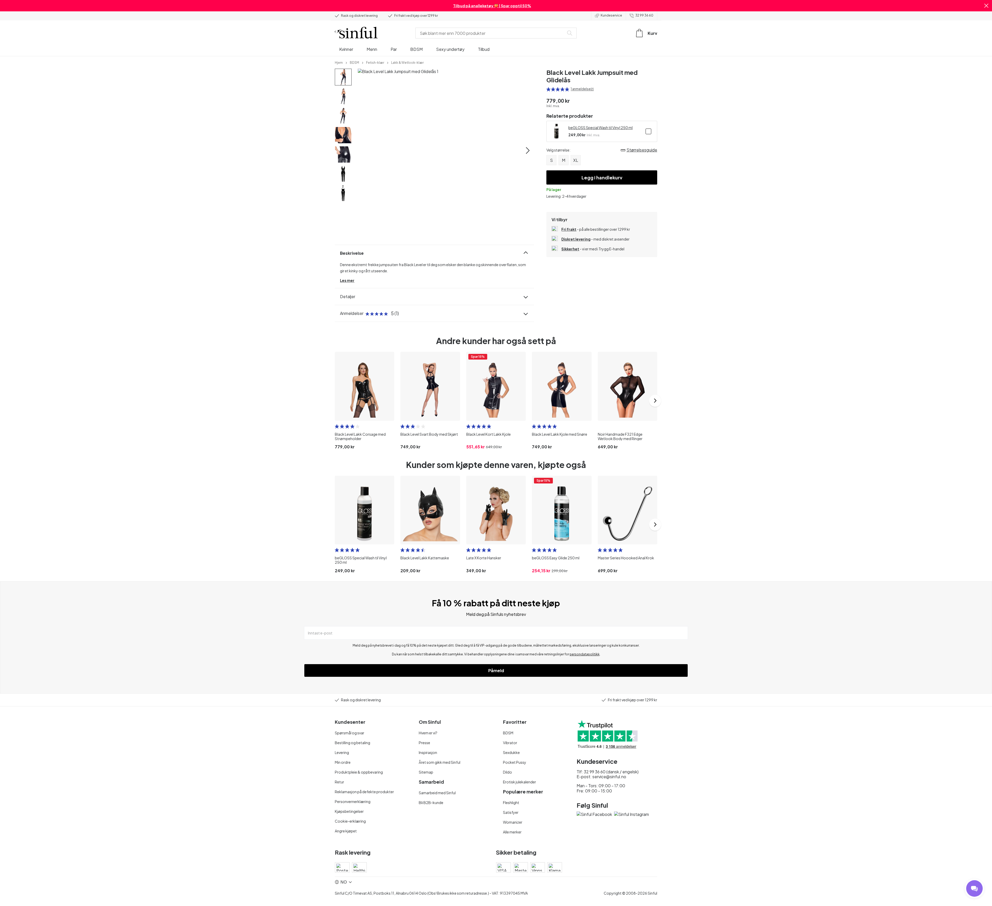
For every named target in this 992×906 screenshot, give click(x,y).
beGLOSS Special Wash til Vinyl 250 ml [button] (600, 127)
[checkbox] (648, 131)
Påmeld (496, 670)
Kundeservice (611, 15)
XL (575, 160)
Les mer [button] (347, 280)
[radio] (548, 89)
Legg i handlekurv (602, 177)
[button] (986, 6)
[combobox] (490, 33)
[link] (339, 62)
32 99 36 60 (644, 15)
